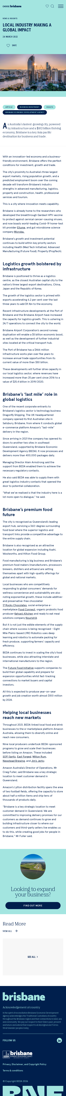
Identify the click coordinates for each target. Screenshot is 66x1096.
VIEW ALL (7, 931)
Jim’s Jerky (37, 760)
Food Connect (26, 609)
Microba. (19, 231)
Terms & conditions (13, 1070)
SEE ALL (32, 957)
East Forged (24, 756)
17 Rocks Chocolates (15, 605)
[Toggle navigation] (60, 6)
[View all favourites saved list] (46, 6)
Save (14, 45)
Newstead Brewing (14, 760)
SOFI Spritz (9, 756)
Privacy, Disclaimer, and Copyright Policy (24, 1064)
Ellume (21, 227)
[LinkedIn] (59, 1040)
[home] (12, 6)
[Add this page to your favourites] (47, 6)
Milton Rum (39, 756)
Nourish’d (31, 617)
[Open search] (52, 6)
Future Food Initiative (21, 667)
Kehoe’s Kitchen (23, 613)
